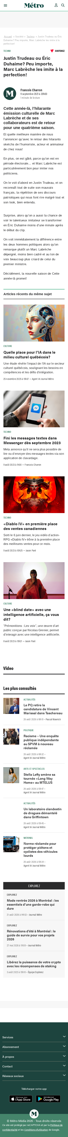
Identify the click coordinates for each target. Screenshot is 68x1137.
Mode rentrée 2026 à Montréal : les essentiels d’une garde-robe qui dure (33, 904)
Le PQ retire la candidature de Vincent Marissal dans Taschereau (43, 709)
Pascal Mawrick (53, 719)
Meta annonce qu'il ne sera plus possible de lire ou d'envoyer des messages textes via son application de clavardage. (33, 454)
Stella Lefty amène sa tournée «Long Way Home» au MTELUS (39, 778)
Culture (7, 345)
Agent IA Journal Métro (43, 379)
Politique (29, 730)
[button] (5, 5)
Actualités (30, 699)
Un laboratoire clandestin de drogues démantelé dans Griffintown (43, 813)
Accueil (8, 36)
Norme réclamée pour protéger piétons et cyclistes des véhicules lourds (40, 849)
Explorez (34, 886)
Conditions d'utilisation (36, 1129)
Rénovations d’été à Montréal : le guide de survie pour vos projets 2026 (31, 935)
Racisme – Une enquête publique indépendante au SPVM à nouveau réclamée (41, 742)
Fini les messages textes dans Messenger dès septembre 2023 (32, 440)
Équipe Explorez (35, 972)
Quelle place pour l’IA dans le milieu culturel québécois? (29, 354)
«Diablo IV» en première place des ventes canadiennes (30, 526)
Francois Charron (31, 89)
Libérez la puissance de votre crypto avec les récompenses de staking (34, 964)
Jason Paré (31, 550)
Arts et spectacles (34, 768)
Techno (30, 36)
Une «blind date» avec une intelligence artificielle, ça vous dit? (31, 614)
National (28, 837)
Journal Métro (35, 914)
